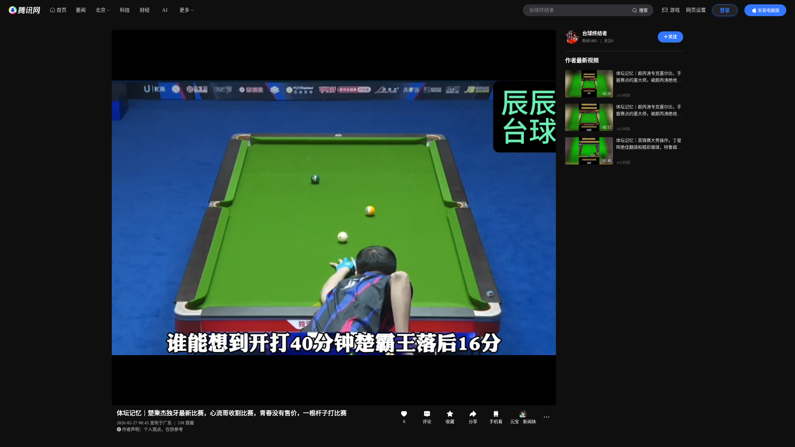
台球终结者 (594, 33)
